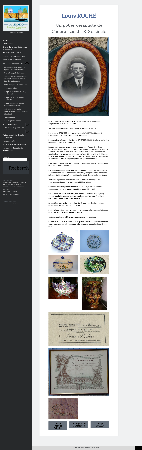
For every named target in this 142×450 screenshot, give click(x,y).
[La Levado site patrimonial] (16, 30)
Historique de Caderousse (13, 53)
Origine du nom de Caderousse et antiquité (15, 48)
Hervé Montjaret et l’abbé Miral (15, 84)
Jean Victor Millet (10, 88)
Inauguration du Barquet (10, 192)
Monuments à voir (10, 124)
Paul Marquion (9, 117)
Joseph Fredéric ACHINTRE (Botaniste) (14, 98)
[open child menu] (27, 63)
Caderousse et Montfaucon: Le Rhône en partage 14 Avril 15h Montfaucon (14, 183)
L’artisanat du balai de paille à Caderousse (14, 136)
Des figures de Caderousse (13, 63)
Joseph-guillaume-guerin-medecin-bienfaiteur (14, 104)
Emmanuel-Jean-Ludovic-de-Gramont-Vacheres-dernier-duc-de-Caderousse (15, 78)
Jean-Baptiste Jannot (12, 121)
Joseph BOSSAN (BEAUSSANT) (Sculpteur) (15, 92)
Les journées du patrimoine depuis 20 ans (13, 149)
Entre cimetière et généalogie (14, 144)
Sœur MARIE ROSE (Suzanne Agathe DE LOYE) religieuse (14, 68)
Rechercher (6, 157)
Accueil (5, 40)
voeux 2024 (6, 189)
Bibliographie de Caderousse (14, 56)
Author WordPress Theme (80, 448)
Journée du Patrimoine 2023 (11, 194)
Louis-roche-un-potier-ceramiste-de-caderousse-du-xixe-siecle (16, 111)
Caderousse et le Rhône (12, 60)
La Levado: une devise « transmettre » (14, 187)
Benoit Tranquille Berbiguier (14, 73)
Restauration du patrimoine (13, 128)
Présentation (8, 43)
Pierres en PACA (9, 141)
